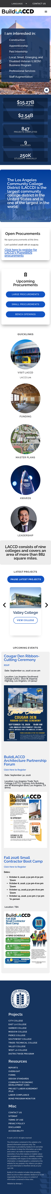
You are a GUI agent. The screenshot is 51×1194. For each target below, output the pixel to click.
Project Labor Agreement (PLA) (23, 1090)
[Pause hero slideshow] (46, 90)
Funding (26, 416)
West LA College (17, 1050)
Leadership (25, 535)
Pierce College (16, 1035)
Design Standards (18, 1079)
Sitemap (12, 1116)
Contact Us (39, 4)
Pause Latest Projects (26, 579)
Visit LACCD (25, 372)
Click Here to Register (15, 770)
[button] (4, 605)
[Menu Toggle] (46, 11)
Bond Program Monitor (21, 1099)
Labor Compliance (18, 1095)
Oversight (14, 1071)
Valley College (17, 1046)
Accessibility (16, 1131)
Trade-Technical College (22, 1043)
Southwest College (20, 1039)
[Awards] (25, 480)
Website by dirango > (14, 1184)
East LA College (17, 1024)
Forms (12, 1075)
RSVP (6, 665)
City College (15, 1021)
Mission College (17, 1032)
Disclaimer (14, 1127)
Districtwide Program (21, 1054)
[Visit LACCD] (25, 354)
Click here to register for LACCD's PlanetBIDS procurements (21, 252)
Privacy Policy (16, 1124)
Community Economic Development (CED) (20, 1083)
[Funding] (25, 398)
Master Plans (25, 457)
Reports (13, 1068)
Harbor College (17, 1028)
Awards (25, 498)
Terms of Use (15, 1120)
